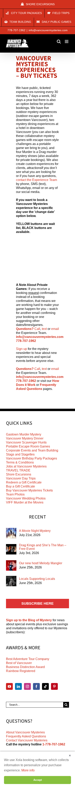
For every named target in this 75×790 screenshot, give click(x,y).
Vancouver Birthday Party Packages (31, 458)
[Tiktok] (45, 686)
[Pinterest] (54, 686)
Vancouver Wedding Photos (26, 498)
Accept (37, 779)
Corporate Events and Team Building (32, 450)
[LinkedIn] (18, 686)
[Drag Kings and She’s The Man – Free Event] (11, 549)
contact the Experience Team (36, 180)
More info (28, 770)
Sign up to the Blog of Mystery (29, 620)
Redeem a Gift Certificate (24, 482)
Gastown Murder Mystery (23, 434)
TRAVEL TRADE (18, 470)
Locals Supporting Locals (37, 578)
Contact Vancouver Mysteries (26, 740)
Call (37, 329)
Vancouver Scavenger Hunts (26, 442)
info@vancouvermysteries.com (48, 30)
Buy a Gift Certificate (20, 486)
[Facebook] (36, 686)
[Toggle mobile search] (59, 41)
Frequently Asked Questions (26, 736)
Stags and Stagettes (20, 454)
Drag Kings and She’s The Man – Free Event (42, 546)
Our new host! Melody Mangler (40, 563)
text (44, 329)
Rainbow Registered (20, 671)
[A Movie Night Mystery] (11, 533)
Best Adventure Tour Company (27, 659)
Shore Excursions (18, 474)
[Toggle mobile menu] (67, 41)
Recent (37, 517)
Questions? (25, 329)
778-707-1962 (16, 30)
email (55, 329)
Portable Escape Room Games (28, 446)
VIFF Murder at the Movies (24, 502)
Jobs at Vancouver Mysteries (26, 466)
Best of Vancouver (19, 663)
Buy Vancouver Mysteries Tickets (29, 490)
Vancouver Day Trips (21, 478)
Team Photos (15, 494)
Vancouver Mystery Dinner (24, 438)
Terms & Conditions (20, 462)
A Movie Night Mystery (35, 530)
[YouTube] (9, 686)
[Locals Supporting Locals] (11, 581)
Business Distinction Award (25, 667)
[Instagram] (27, 686)
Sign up (21, 349)
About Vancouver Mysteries (25, 732)
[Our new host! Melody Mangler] (11, 565)
